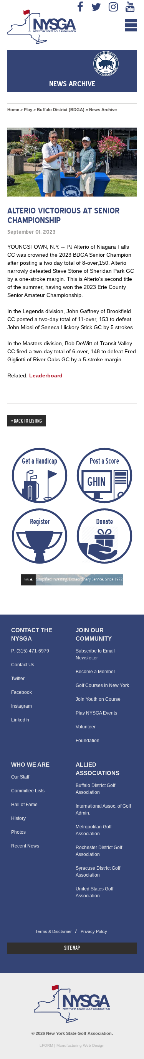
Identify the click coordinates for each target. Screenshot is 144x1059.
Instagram (21, 706)
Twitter (18, 678)
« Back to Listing (26, 421)
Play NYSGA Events (96, 713)
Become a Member (95, 671)
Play (28, 109)
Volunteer (86, 726)
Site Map (72, 948)
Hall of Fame (24, 804)
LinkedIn (20, 720)
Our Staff (20, 777)
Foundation (87, 740)
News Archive (103, 109)
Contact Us (22, 664)
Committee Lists (28, 790)
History (18, 818)
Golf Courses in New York (102, 685)
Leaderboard (46, 375)
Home (13, 109)
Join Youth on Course (98, 699)
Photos (18, 832)
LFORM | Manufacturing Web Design (72, 1045)
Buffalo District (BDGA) (60, 109)
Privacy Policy (94, 931)
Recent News (25, 846)
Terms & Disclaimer (53, 931)
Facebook (21, 692)
